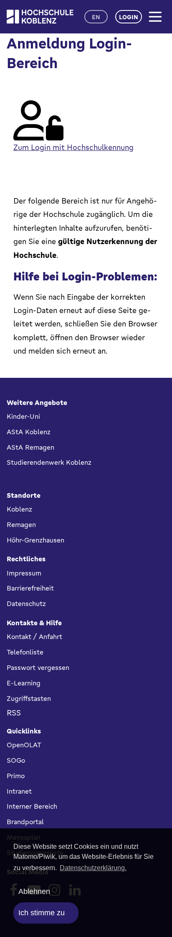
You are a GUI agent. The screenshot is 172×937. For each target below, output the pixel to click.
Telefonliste (25, 652)
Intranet (19, 791)
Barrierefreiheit (30, 588)
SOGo (16, 760)
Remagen (21, 524)
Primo (16, 775)
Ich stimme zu (41, 913)
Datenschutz (26, 603)
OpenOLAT (24, 744)
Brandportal (25, 821)
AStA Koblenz (29, 431)
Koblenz (19, 509)
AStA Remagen (30, 447)
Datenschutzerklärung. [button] (93, 867)
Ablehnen (34, 891)
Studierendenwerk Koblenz (49, 462)
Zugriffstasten (29, 698)
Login (128, 17)
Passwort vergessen (38, 667)
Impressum (24, 573)
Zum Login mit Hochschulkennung (73, 147)
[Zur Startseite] (40, 16)
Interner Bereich (32, 806)
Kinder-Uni (23, 416)
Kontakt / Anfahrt (34, 636)
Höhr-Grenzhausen (35, 540)
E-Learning (23, 682)
